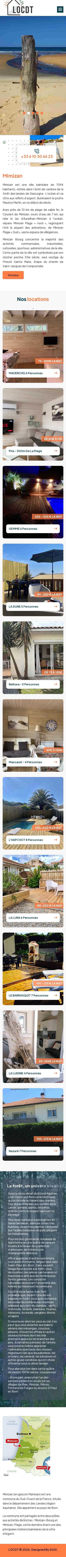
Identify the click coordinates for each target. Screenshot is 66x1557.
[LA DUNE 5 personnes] (55, 606)
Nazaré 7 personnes (22, 1151)
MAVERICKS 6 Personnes (26, 373)
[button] (60, 9)
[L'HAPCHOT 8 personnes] (55, 840)
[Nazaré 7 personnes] (55, 1151)
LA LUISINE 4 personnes (25, 1073)
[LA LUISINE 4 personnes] (55, 1073)
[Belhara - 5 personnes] (55, 684)
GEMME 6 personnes (23, 529)
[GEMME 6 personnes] (55, 529)
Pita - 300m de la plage (25, 451)
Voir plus (33, 56)
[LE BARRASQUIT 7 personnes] (55, 995)
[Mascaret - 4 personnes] (55, 762)
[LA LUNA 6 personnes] (55, 917)
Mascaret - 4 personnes (25, 762)
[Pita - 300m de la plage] (55, 451)
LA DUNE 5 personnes (23, 606)
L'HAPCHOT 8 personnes (26, 840)
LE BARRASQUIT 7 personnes (28, 995)
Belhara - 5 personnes (24, 684)
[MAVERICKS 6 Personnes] (55, 373)
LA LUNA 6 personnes (23, 917)
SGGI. (54, 1549)
